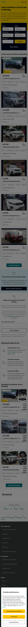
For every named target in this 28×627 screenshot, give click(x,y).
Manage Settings (14, 622)
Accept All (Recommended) (13, 611)
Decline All (14, 616)
